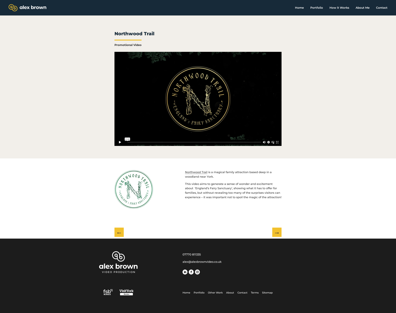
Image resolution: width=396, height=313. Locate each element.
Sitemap (267, 293)
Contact (381, 7)
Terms (255, 293)
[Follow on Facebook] (191, 272)
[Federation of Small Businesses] (111, 294)
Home (299, 7)
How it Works (339, 7)
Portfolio (316, 7)
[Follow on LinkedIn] (185, 272)
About (230, 293)
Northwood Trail (196, 172)
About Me (363, 7)
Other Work (215, 293)
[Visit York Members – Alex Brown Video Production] (126, 294)
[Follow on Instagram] (197, 272)
